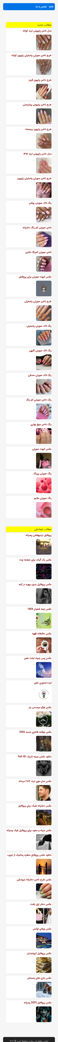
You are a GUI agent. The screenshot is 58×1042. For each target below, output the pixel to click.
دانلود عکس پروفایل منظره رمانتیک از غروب (29, 855)
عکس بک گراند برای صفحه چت (35, 560)
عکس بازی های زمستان (39, 978)
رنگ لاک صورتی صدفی (40, 375)
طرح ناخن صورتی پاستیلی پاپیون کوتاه (32, 55)
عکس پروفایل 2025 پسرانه (38, 1003)
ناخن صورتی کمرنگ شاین (38, 252)
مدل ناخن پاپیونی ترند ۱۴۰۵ (37, 154)
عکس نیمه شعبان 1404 (39, 609)
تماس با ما (41, 7)
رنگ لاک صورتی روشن (40, 203)
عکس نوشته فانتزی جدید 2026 (35, 732)
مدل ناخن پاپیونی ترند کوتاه (37, 31)
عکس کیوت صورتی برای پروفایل (35, 277)
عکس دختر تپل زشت (41, 904)
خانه (51, 7)
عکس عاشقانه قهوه (42, 634)
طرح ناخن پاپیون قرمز (40, 80)
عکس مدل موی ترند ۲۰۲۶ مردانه (35, 781)
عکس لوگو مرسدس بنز (40, 707)
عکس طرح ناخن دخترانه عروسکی (34, 880)
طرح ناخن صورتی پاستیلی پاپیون (34, 178)
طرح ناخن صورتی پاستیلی (38, 301)
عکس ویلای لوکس (42, 929)
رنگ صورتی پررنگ (42, 474)
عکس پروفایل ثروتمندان (39, 953)
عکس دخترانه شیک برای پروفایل (35, 806)
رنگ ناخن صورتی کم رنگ (39, 400)
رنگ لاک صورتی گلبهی (40, 351)
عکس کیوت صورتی (42, 449)
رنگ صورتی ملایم (43, 498)
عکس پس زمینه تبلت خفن (38, 658)
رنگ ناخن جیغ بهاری (41, 424)
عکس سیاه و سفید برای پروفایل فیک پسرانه (29, 830)
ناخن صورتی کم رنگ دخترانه (37, 228)
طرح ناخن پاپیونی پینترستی (37, 105)
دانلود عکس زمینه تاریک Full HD (35, 757)
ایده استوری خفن (43, 683)
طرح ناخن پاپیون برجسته (38, 129)
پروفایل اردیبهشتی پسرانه (39, 535)
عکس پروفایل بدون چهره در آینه (35, 584)
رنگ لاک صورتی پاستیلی (39, 326)
